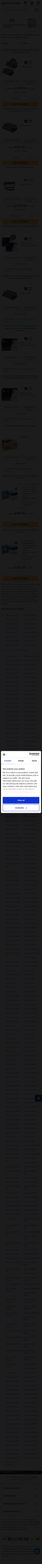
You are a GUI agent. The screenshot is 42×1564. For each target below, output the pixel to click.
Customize (19, 808)
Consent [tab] (7, 761)
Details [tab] (21, 761)
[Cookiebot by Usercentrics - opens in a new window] (29, 754)
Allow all (21, 800)
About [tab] (34, 761)
